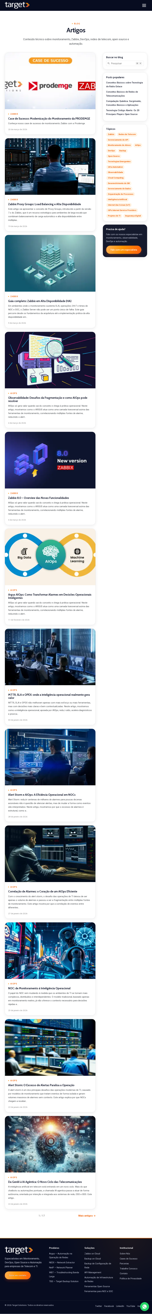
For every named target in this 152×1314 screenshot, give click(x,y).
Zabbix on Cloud (92, 1253)
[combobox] (125, 63)
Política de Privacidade (131, 1278)
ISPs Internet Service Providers (122, 210)
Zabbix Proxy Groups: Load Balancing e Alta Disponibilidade (44, 204)
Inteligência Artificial (117, 199)
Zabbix (111, 134)
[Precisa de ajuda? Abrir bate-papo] (144, 1306)
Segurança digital (133, 216)
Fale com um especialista (124, 249)
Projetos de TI (114, 216)
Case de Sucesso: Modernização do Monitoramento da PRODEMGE (49, 118)
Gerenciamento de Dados (119, 189)
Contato (124, 1273)
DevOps (111, 151)
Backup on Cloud (92, 1258)
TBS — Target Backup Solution (64, 1281)
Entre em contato (17, 1275)
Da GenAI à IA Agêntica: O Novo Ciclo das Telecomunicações (45, 1182)
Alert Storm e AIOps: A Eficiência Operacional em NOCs (42, 794)
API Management (92, 1272)
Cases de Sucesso (128, 1258)
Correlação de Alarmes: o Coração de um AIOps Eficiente (42, 891)
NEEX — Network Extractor (62, 1262)
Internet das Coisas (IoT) (119, 205)
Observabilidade (115, 172)
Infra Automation (115, 167)
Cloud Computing (116, 178)
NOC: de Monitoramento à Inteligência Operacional (39, 988)
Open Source (114, 156)
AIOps (138, 145)
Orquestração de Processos (120, 194)
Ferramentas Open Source (97, 1286)
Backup (122, 151)
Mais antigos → (87, 1215)
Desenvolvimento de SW (119, 183)
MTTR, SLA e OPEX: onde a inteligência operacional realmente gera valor (49, 696)
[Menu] (144, 5)
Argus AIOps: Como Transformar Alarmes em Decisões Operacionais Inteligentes (49, 596)
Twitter (98, 1306)
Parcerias (124, 1263)
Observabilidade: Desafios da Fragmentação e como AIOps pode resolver (47, 399)
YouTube (130, 1306)
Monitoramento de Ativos (119, 145)
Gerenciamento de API (118, 140)
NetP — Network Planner (61, 1267)
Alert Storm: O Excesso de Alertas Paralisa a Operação (41, 1085)
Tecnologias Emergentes (119, 161)
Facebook (109, 1306)
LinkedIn (120, 1306)
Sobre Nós (125, 1253)
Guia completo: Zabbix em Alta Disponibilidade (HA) (40, 301)
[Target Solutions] (17, 5)
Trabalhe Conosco (128, 1268)
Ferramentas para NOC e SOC (98, 1291)
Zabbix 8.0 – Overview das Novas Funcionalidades (38, 498)
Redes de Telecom (127, 134)
